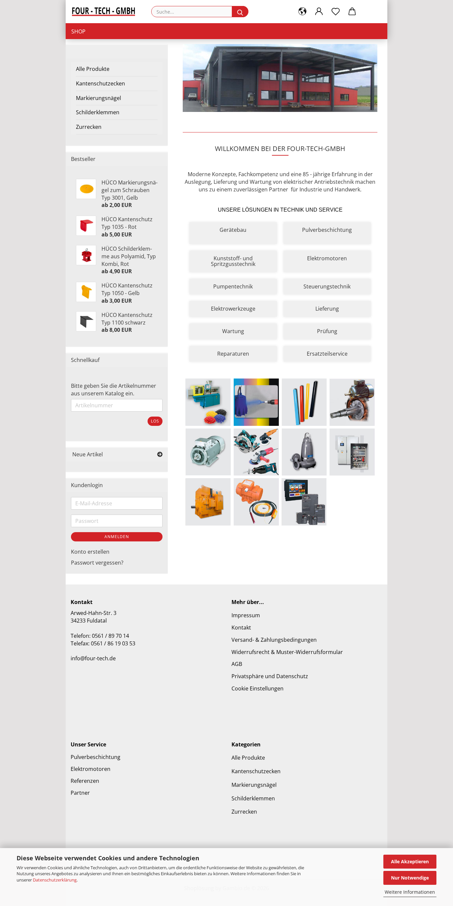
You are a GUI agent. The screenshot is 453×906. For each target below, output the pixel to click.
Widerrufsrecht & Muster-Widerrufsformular (287, 652)
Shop (78, 31)
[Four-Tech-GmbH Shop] (106, 11)
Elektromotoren (90, 769)
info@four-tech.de (93, 658)
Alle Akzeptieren (410, 861)
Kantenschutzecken (100, 83)
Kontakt (241, 627)
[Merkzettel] (335, 11)
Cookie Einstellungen (257, 688)
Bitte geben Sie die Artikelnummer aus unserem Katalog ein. (113, 389)
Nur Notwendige (410, 878)
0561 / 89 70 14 (110, 635)
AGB (236, 664)
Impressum (245, 615)
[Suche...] (240, 11)
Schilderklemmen (97, 112)
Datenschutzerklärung (55, 880)
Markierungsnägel (98, 98)
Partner (80, 792)
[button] (302, 11)
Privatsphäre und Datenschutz (269, 676)
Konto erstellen (90, 551)
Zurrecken (88, 126)
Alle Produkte (92, 69)
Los (155, 421)
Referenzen (85, 780)
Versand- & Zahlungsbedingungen (274, 639)
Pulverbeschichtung (95, 757)
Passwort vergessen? (97, 562)
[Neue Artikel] (159, 454)
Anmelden (116, 536)
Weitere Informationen (410, 892)
